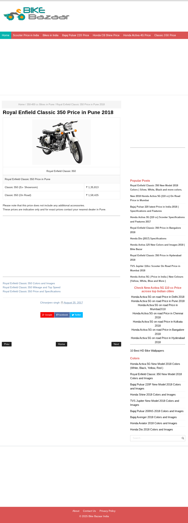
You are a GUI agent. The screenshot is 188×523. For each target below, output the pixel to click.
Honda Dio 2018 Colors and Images (151, 429)
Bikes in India (50, 35)
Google (48, 315)
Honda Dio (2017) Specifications (148, 238)
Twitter (77, 315)
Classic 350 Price (165, 35)
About (76, 510)
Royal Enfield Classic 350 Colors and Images (29, 283)
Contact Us (89, 510)
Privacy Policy (107, 510)
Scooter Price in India (26, 35)
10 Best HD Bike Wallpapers (147, 350)
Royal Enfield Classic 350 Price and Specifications (32, 291)
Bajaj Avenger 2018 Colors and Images (153, 417)
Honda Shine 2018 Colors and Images (153, 394)
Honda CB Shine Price (106, 35)
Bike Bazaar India (98, 516)
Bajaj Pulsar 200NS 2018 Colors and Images (157, 411)
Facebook (62, 315)
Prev (6, 344)
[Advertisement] (61, 246)
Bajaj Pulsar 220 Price (75, 35)
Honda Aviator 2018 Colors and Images (153, 423)
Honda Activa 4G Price (137, 35)
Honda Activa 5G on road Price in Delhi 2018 (157, 296)
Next (116, 344)
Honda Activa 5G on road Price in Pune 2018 (158, 301)
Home (5, 35)
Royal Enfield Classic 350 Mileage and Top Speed (31, 287)
